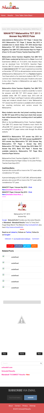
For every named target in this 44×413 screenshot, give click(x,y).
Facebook (19, 246)
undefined (15, 257)
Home (3, 15)
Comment (35, 239)
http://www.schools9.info (14, 227)
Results (10, 15)
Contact (18, 406)
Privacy (25, 406)
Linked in (14, 232)
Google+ (7, 235)
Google (11, 246)
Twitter (28, 232)
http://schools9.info (32, 225)
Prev (4, 354)
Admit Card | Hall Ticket (9, 20)
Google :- (5, 220)
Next (39, 354)
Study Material (25, 20)
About (11, 406)
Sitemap (32, 406)
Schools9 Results (25, 409)
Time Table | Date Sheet (23, 15)
